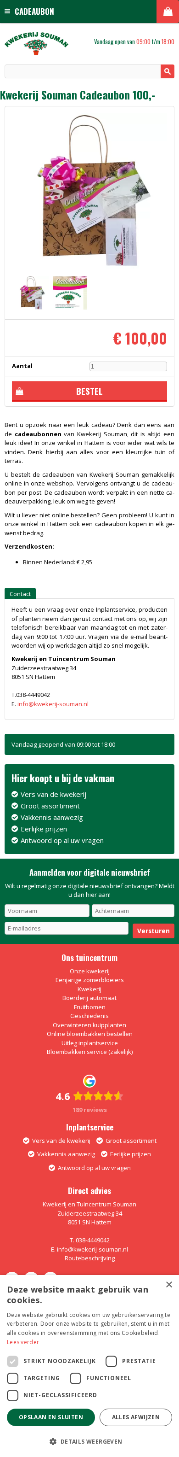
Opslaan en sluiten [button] (51, 1417)
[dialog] (89, 1366)
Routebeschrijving (90, 1258)
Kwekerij (89, 989)
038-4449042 (93, 1240)
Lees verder (23, 1342)
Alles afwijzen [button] (136, 1417)
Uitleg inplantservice (90, 1043)
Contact (20, 594)
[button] (89, 1441)
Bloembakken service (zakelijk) (90, 1051)
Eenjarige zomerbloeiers (90, 980)
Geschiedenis (89, 1016)
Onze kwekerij (90, 971)
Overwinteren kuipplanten (89, 1025)
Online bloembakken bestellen (90, 1034)
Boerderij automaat (89, 998)
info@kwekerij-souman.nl (53, 704)
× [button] (168, 1284)
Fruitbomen (90, 1007)
